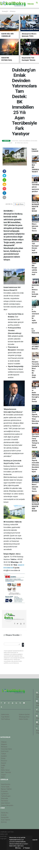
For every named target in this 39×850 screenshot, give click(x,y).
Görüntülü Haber (6, 749)
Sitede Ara (4, 813)
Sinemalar (4, 798)
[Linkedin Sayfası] (17, 703)
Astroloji (3, 822)
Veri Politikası (5, 719)
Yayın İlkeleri (5, 717)
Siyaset (3, 763)
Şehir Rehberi (5, 803)
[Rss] (21, 703)
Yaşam (3, 775)
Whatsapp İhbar (24, 717)
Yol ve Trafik (5, 787)
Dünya (3, 758)
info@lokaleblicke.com (16, 619)
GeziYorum (5, 751)
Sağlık (3, 765)
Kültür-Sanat (5, 770)
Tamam (27, 848)
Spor (2, 768)
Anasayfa (5, 11)
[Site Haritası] (25, 703)
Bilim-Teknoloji (6, 772)
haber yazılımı (4, 841)
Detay (19, 848)
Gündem (4, 756)
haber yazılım (4, 845)
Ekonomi (4, 761)
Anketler (4, 815)
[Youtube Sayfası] (13, 703)
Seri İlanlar (4, 801)
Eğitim (3, 777)
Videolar (30, 4)
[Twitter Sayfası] (5, 703)
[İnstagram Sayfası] (9, 703)
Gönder (23, 644)
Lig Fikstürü (5, 794)
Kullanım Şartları (24, 714)
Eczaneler (4, 791)
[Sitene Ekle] (2, 707)
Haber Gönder (23, 719)
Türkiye (3, 754)
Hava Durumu (5, 784)
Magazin (4, 744)
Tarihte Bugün (6, 796)
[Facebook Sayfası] (2, 703)
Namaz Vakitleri (6, 789)
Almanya (12, 11)
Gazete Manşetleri (7, 805)
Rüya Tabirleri (5, 820)
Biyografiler (5, 817)
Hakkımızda (5, 714)
